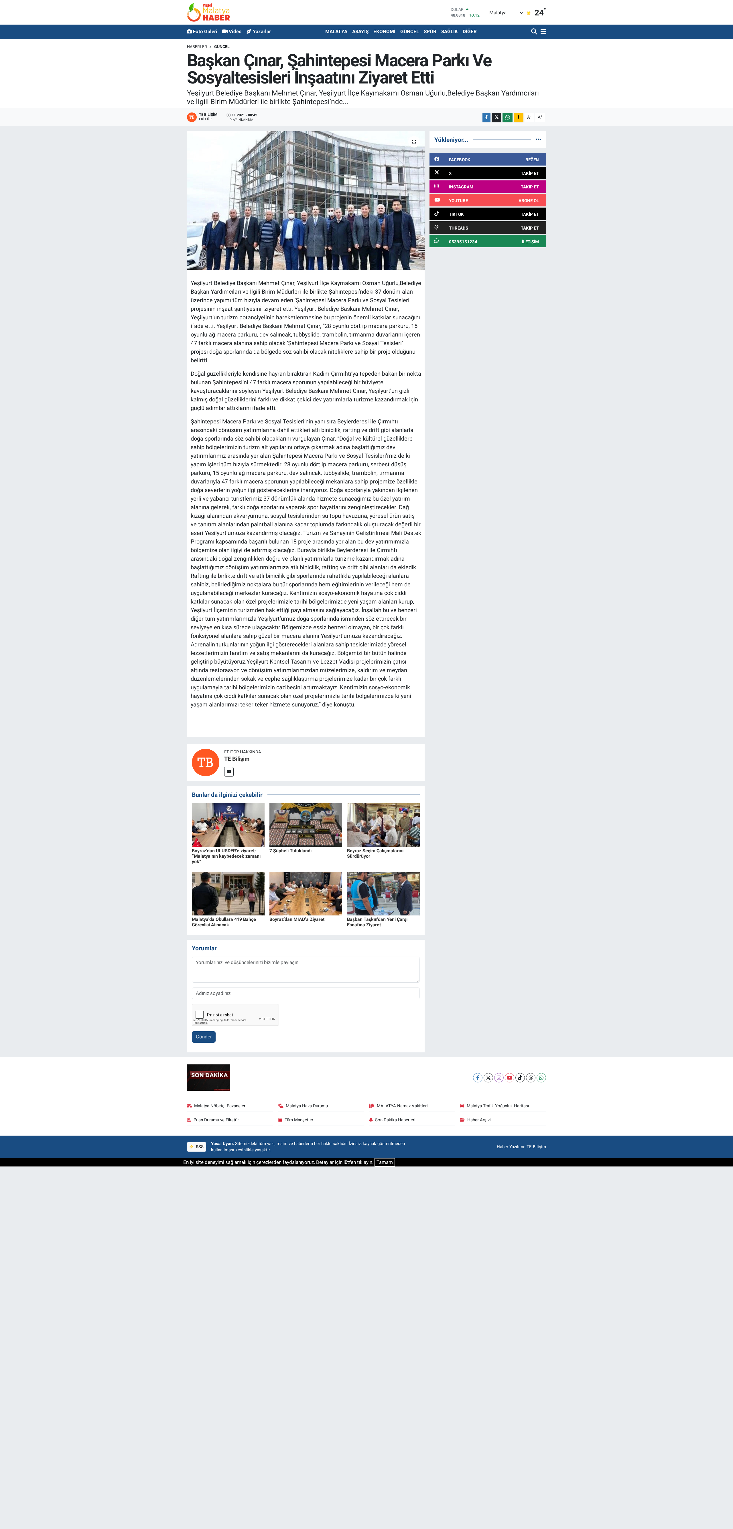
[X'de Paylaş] (496, 117)
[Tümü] (538, 139)
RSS (199, 1146)
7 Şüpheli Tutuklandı (290, 850)
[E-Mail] (229, 772)
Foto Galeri (205, 31)
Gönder (204, 1037)
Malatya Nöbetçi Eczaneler (219, 1105)
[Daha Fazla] (518, 117)
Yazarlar (262, 31)
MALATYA (336, 31)
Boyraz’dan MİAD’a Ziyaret (296, 919)
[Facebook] (477, 1077)
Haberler (197, 46)
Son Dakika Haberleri (395, 1119)
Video (235, 31)
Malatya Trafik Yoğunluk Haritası (498, 1105)
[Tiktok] (520, 1077)
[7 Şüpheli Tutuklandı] (305, 824)
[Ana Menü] (542, 32)
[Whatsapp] (541, 1077)
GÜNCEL (409, 31)
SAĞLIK (449, 31)
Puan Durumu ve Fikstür (216, 1119)
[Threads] (530, 1077)
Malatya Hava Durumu (307, 1105)
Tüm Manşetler (299, 1119)
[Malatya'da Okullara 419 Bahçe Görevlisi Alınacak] (228, 893)
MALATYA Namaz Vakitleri (402, 1105)
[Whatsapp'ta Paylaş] (508, 117)
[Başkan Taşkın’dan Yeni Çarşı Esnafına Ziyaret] (383, 893)
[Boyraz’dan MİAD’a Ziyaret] (305, 893)
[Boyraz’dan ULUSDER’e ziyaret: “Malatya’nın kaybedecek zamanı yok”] (228, 824)
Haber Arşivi (479, 1119)
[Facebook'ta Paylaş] (486, 117)
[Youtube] (509, 1077)
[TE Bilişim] (205, 762)
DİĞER (470, 31)
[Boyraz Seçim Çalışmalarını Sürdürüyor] (383, 824)
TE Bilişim (236, 758)
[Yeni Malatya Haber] (208, 12)
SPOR (430, 31)
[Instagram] (499, 1077)
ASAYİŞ (360, 31)
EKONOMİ (384, 31)
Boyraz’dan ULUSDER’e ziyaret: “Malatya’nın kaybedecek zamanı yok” (226, 856)
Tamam (385, 1162)
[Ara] (534, 32)
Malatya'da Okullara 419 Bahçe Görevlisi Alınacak (224, 922)
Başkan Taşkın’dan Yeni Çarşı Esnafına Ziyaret (377, 922)
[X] (488, 1077)
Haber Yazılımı (510, 1146)
